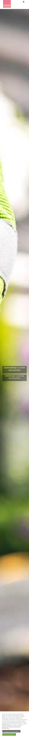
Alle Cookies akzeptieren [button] (9, 734)
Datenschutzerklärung (15, 726)
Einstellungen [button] (5, 724)
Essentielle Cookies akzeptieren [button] (11, 731)
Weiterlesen (5, 726)
